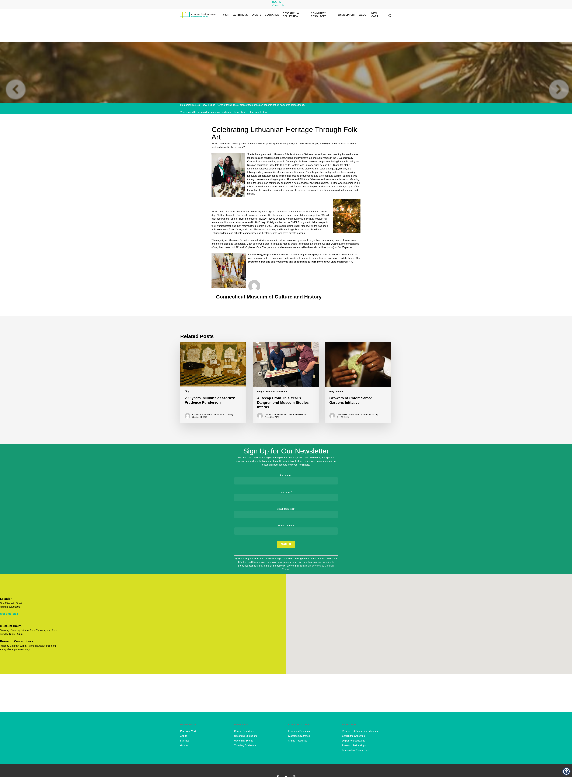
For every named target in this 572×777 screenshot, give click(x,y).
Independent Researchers (355, 750)
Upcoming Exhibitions (245, 736)
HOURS (276, 2)
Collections (269, 391)
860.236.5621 (9, 614)
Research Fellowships (354, 745)
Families (184, 740)
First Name (286, 475)
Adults (183, 736)
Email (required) (286, 509)
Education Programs (299, 731)
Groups (184, 745)
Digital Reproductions (353, 740)
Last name (286, 492)
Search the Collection (353, 736)
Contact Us (278, 5)
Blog (187, 391)
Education (281, 391)
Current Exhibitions (244, 731)
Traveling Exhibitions (245, 745)
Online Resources (297, 740)
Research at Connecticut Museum (360, 731)
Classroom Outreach (299, 736)
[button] (566, 771)
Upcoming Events (243, 740)
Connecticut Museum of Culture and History (269, 297)
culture (339, 391)
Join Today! (313, 105)
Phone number (286, 525)
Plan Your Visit (188, 731)
